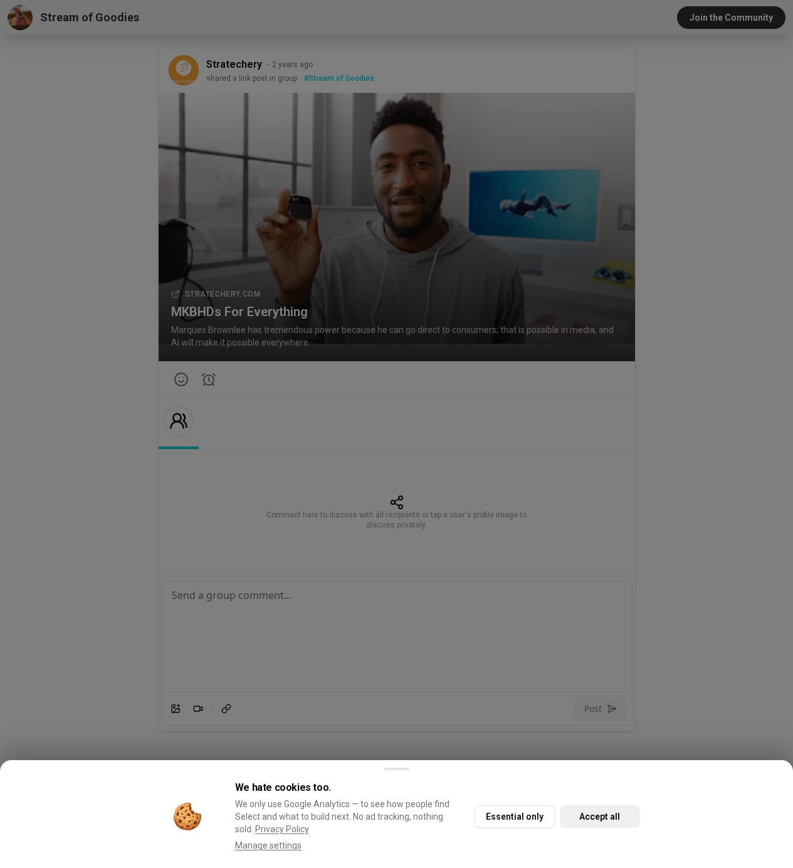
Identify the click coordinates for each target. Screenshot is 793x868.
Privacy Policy (282, 829)
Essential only (515, 817)
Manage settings (268, 845)
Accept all (599, 817)
